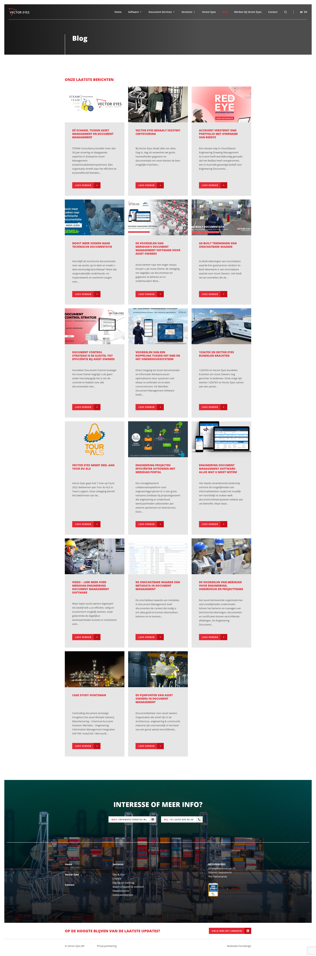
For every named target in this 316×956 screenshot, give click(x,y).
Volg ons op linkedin (227, 930)
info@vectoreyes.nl (129, 819)
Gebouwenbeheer (123, 895)
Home (118, 12)
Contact (272, 12)
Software (133, 12)
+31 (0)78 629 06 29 (179, 819)
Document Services (160, 12)
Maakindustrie (121, 890)
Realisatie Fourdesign (239, 946)
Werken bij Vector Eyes (248, 12)
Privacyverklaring (107, 946)
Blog (225, 12)
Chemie (117, 878)
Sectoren (187, 12)
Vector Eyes (209, 12)
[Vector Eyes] (19, 12)
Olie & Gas (119, 874)
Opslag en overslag (123, 882)
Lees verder (83, 185)
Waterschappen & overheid (128, 886)
